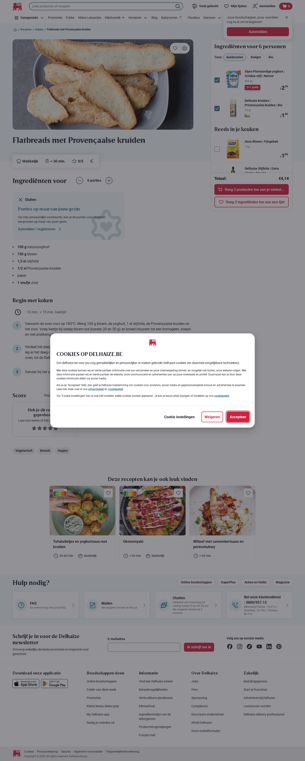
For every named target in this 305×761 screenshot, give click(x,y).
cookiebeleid (115, 389)
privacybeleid (96, 389)
